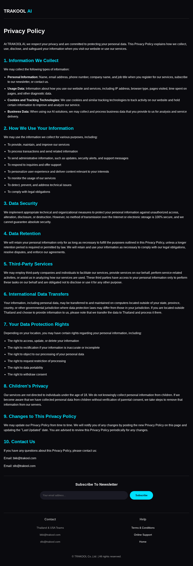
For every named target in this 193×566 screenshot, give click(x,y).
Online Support (143, 534)
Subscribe (141, 495)
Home (142, 541)
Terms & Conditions (143, 527)
